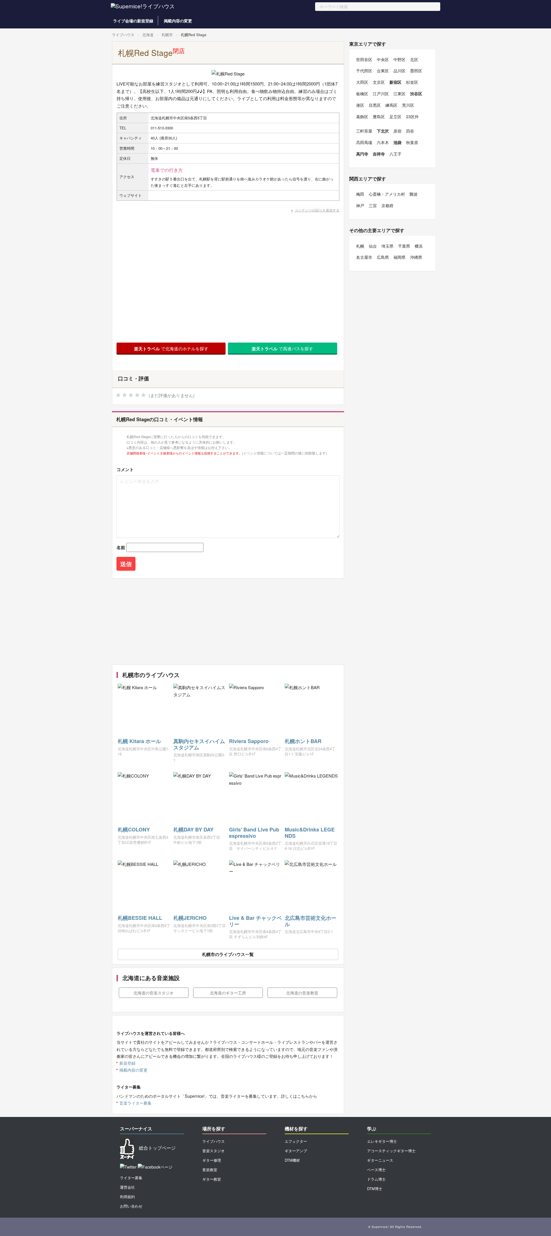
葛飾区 (362, 116)
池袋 (397, 142)
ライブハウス (123, 34)
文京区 (379, 82)
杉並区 (412, 82)
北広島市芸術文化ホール (310, 921)
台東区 (383, 70)
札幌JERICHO (190, 918)
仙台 (373, 246)
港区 (360, 105)
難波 (414, 194)
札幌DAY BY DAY (193, 829)
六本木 (383, 142)
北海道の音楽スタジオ (153, 993)
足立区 (395, 116)
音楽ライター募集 (135, 1103)
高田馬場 (364, 142)
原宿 (397, 131)
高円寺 (362, 154)
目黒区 (375, 105)
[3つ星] (131, 395)
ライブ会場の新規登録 (133, 21)
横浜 (419, 246)
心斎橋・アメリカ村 (387, 194)
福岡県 (399, 257)
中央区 (383, 59)
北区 (414, 59)
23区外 (412, 116)
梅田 (360, 194)
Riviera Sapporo (249, 741)
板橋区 (362, 93)
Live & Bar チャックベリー (255, 921)
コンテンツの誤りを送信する (317, 209)
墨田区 (416, 70)
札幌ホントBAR (303, 741)
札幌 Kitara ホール (139, 741)
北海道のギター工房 (228, 993)
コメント (125, 469)
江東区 (399, 93)
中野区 (399, 59)
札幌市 (167, 34)
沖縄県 (416, 257)
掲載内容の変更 (178, 21)
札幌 (360, 246)
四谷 (410, 131)
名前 (121, 547)
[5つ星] (143, 395)
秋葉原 (412, 142)
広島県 (383, 257)
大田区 (362, 82)
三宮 (373, 205)
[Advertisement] (228, 621)
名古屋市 (364, 257)
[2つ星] (124, 395)
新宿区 (395, 82)
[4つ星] (137, 395)
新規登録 (127, 1063)
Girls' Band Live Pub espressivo (254, 832)
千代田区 (364, 70)
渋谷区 (416, 93)
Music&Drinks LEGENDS (310, 832)
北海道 (148, 34)
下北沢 (383, 131)
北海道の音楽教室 (302, 993)
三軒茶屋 (364, 131)
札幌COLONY (134, 829)
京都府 (387, 205)
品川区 (399, 70)
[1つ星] (118, 395)
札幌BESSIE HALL (140, 918)
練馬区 (391, 105)
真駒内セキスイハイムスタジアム (199, 744)
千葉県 (404, 246)
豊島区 (379, 116)
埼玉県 (387, 246)
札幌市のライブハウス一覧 (228, 954)
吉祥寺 (379, 154)
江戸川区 (381, 93)
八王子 (395, 154)
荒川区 (408, 105)
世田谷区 (364, 59)
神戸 (360, 205)
